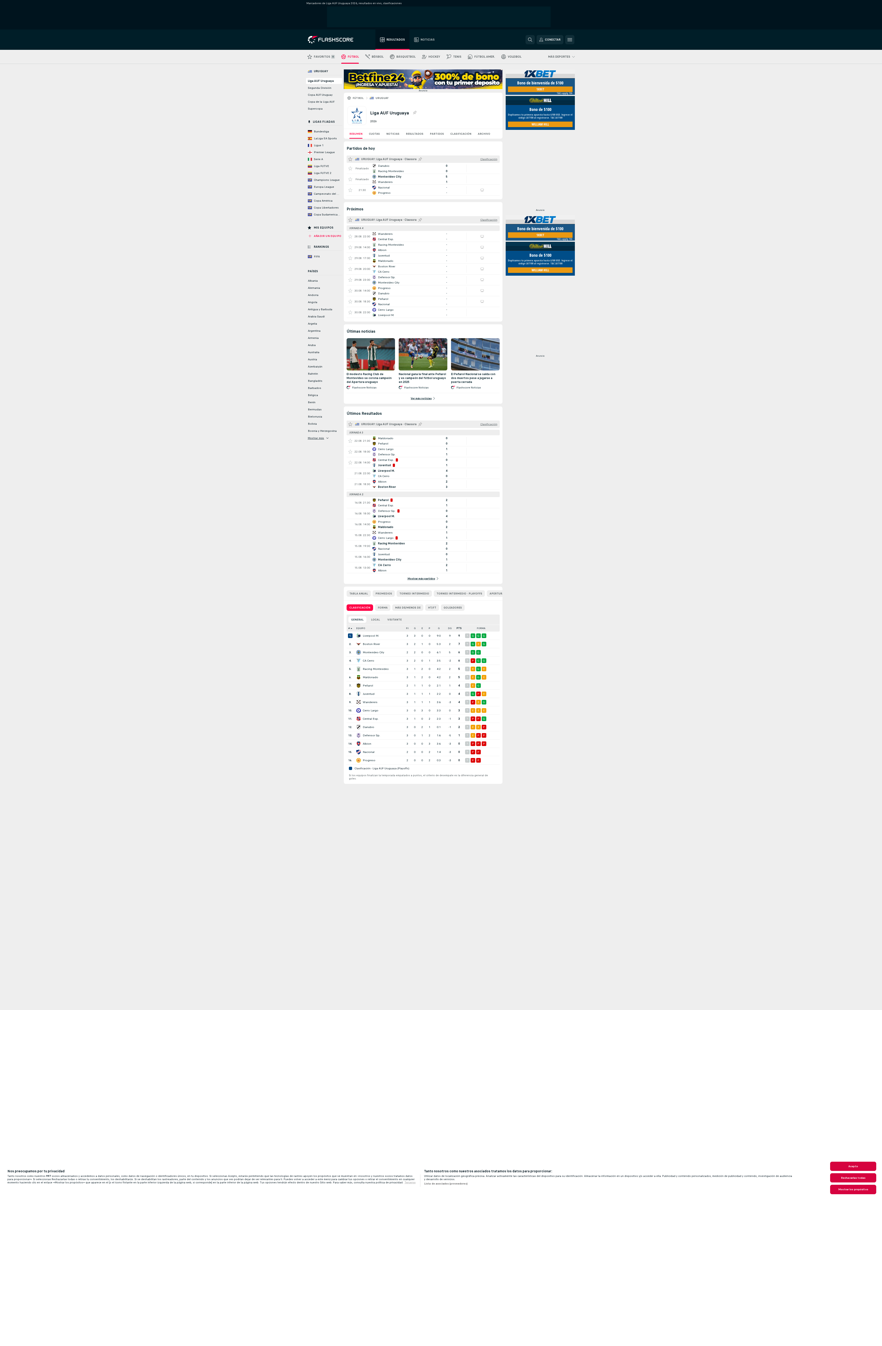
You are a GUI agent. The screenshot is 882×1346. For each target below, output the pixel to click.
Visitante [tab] (394, 619)
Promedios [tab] (383, 593)
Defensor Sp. (371, 735)
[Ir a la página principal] (334, 39)
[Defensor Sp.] (358, 735)
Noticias (392, 133)
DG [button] (450, 628)
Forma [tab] (383, 607)
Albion (367, 744)
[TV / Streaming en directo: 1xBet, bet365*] (482, 190)
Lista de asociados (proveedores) (446, 1183)
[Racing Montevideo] (358, 669)
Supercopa (315, 108)
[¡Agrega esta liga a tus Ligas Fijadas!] (414, 112)
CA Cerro (368, 661)
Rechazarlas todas (853, 1177)
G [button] (415, 628)
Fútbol (358, 98)
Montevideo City (373, 652)
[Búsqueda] (530, 39)
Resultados (414, 133)
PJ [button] (407, 628)
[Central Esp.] (358, 718)
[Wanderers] (358, 702)
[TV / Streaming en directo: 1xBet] (482, 236)
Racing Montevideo (376, 669)
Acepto (853, 1166)
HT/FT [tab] (432, 607)
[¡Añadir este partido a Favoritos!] (350, 168)
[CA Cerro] (358, 660)
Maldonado (370, 677)
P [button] (429, 628)
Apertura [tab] (497, 593)
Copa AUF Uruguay (320, 95)
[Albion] (358, 743)
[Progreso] (358, 760)
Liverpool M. (371, 636)
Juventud (368, 694)
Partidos (437, 133)
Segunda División (319, 88)
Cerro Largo (370, 710)
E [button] (422, 628)
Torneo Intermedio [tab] (414, 593)
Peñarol (368, 685)
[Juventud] (358, 694)
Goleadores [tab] (453, 607)
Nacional (368, 752)
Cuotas (374, 133)
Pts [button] (459, 628)
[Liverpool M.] (358, 635)
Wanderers (370, 702)
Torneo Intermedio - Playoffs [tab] (459, 593)
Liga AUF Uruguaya (321, 81)
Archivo (484, 133)
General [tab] (357, 619)
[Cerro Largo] (358, 710)
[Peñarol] (358, 685)
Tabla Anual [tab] (358, 593)
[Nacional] (358, 752)
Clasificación (460, 133)
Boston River (371, 644)
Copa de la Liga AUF (321, 102)
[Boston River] (358, 644)
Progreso (369, 760)
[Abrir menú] (569, 39)
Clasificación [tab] (359, 607)
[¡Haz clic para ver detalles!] (423, 168)
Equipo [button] (360, 628)
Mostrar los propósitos (853, 1189)
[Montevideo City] (358, 652)
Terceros (410, 1182)
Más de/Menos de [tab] (408, 607)
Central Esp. (371, 719)
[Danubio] (358, 727)
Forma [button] (481, 628)
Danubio (368, 727)
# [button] (349, 628)
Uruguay (382, 98)
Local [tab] (375, 619)
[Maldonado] (358, 677)
